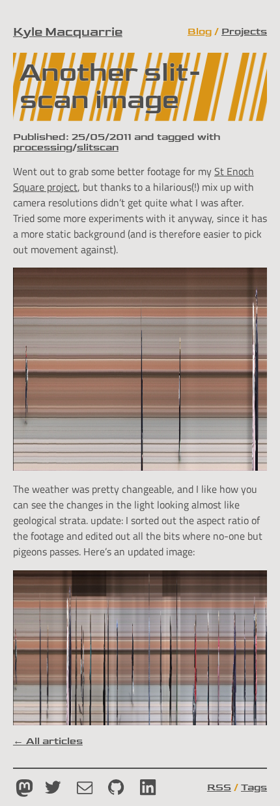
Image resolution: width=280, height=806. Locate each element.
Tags (254, 787)
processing (42, 147)
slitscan (98, 147)
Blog (200, 31)
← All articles (48, 740)
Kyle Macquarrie (67, 32)
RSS (219, 787)
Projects (244, 31)
